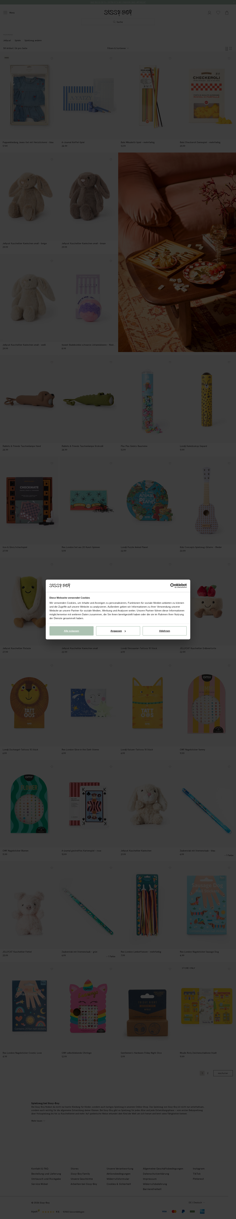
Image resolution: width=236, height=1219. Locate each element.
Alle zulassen (71, 631)
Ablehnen (164, 631)
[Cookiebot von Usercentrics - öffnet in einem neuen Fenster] (173, 585)
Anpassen (116, 631)
